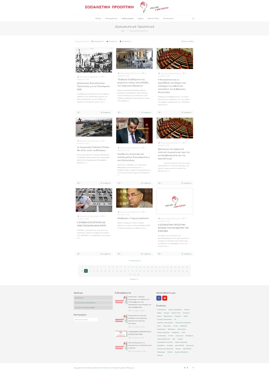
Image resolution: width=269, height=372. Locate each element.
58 (134, 274)
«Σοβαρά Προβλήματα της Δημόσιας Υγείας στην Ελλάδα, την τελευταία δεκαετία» (133, 82)
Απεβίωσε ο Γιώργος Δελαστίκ (133, 218)
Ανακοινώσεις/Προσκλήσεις (85, 303)
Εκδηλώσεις (79, 298)
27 (183, 267)
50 (164, 271)
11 (120, 267)
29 (82, 271)
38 (117, 271)
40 (125, 271)
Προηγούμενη (136, 260)
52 (171, 271)
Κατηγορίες (98, 41)
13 (128, 267)
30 (86, 271)
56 (187, 271)
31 (89, 271)
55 (183, 271)
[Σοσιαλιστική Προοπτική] (134, 7)
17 (144, 267)
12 (124, 267)
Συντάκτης (126, 41)
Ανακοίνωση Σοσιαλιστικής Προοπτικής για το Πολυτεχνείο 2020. (93, 86)
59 (138, 274)
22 (163, 267)
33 (97, 271)
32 (94, 271)
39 (121, 271)
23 (167, 267)
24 (171, 267)
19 (152, 267)
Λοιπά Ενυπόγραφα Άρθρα (85, 307)
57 (130, 274)
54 (179, 271)
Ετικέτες (112, 41)
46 (148, 271)
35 (105, 271)
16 (140, 267)
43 (136, 271)
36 (109, 271)
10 (117, 267)
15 (136, 267)
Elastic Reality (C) (127, 368)
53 (175, 271)
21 (159, 267)
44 (140, 271)
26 (179, 267)
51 (167, 271)
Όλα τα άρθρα (188, 41)
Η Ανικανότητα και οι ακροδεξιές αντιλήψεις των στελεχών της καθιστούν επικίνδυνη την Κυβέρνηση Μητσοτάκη (172, 85)
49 (160, 271)
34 (101, 271)
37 (113, 271)
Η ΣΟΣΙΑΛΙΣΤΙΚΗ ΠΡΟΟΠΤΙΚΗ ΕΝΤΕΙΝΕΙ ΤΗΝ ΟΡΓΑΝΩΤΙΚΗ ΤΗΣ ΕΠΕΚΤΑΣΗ (173, 227)
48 (156, 271)
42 (132, 271)
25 (175, 267)
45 (144, 271)
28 (187, 267)
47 (152, 271)
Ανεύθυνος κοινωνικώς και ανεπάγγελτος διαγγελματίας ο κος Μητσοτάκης (133, 157)
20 (156, 267)
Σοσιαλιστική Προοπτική (89, 77)
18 (148, 267)
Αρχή (123, 31)
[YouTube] (164, 298)
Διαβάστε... (107, 112)
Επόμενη (133, 279)
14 (132, 267)
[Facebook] (158, 298)
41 (128, 271)
